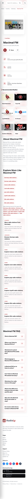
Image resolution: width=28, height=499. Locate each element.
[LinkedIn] (14, 464)
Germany (13, 8)
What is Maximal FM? (11, 336)
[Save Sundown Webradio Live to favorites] (3, 124)
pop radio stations (9, 192)
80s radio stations (9, 202)
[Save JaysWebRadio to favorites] (3, 109)
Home (2, 8)
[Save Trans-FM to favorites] (16, 94)
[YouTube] (17, 464)
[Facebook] (4, 464)
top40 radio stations (9, 195)
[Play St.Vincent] (20, 112)
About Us (5, 453)
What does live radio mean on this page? (11, 382)
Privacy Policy (6, 451)
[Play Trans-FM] (20, 97)
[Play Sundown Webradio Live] (7, 127)
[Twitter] (7, 464)
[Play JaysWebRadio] (7, 112)
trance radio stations (9, 184)
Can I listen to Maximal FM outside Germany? (11, 374)
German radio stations (10, 181)
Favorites (5, 441)
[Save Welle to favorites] (16, 124)
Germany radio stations (10, 177)
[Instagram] (10, 464)
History (4, 443)
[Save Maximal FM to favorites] (17, 50)
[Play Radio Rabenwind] (7, 97)
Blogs (4, 444)
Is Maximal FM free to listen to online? (11, 367)
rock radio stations (9, 188)
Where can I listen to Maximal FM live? (11, 343)
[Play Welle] (20, 127)
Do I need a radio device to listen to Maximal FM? (12, 407)
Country (8, 8)
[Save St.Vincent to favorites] (16, 109)
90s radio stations (9, 199)
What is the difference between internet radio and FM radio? (11, 390)
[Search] (20, 3)
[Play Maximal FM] (5, 50)
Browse (4, 439)
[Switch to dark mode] (25, 3)
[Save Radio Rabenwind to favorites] (3, 94)
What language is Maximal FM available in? (12, 359)
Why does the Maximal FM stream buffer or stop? (11, 399)
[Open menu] (2, 3)
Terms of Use (6, 454)
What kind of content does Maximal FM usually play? (12, 351)
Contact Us (5, 456)
